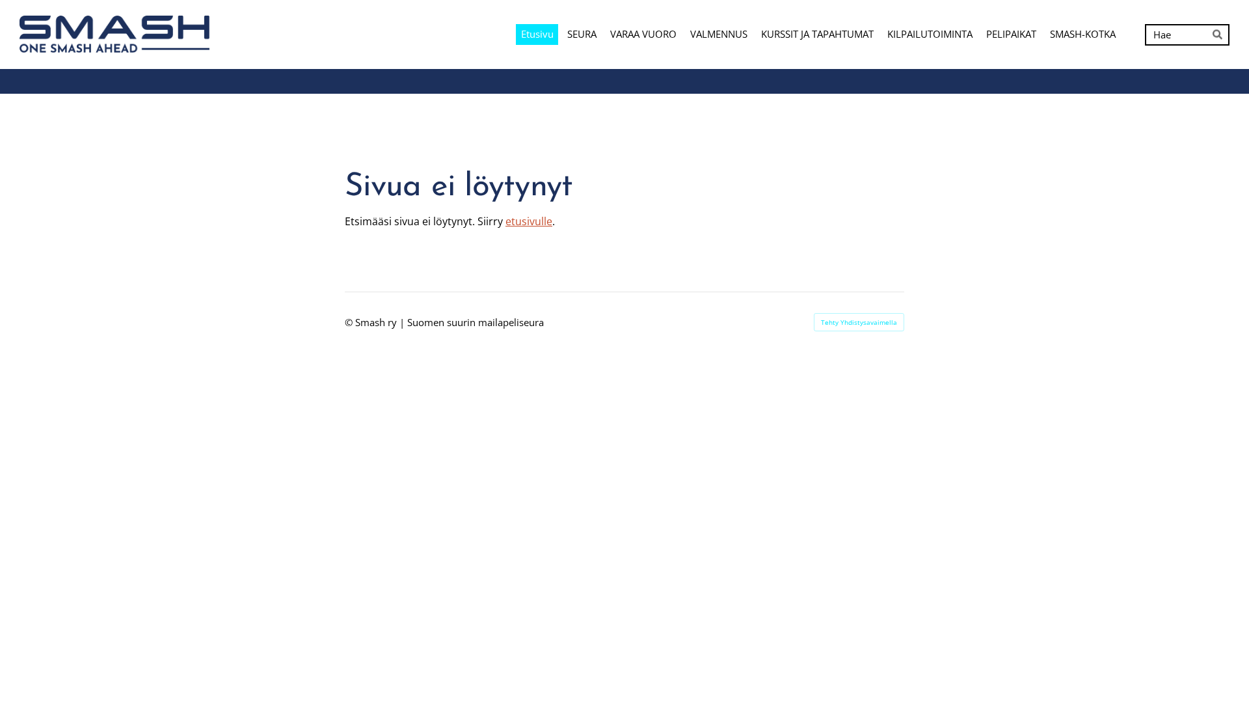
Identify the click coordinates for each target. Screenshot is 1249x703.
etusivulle (528, 221)
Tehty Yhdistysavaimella (859, 322)
